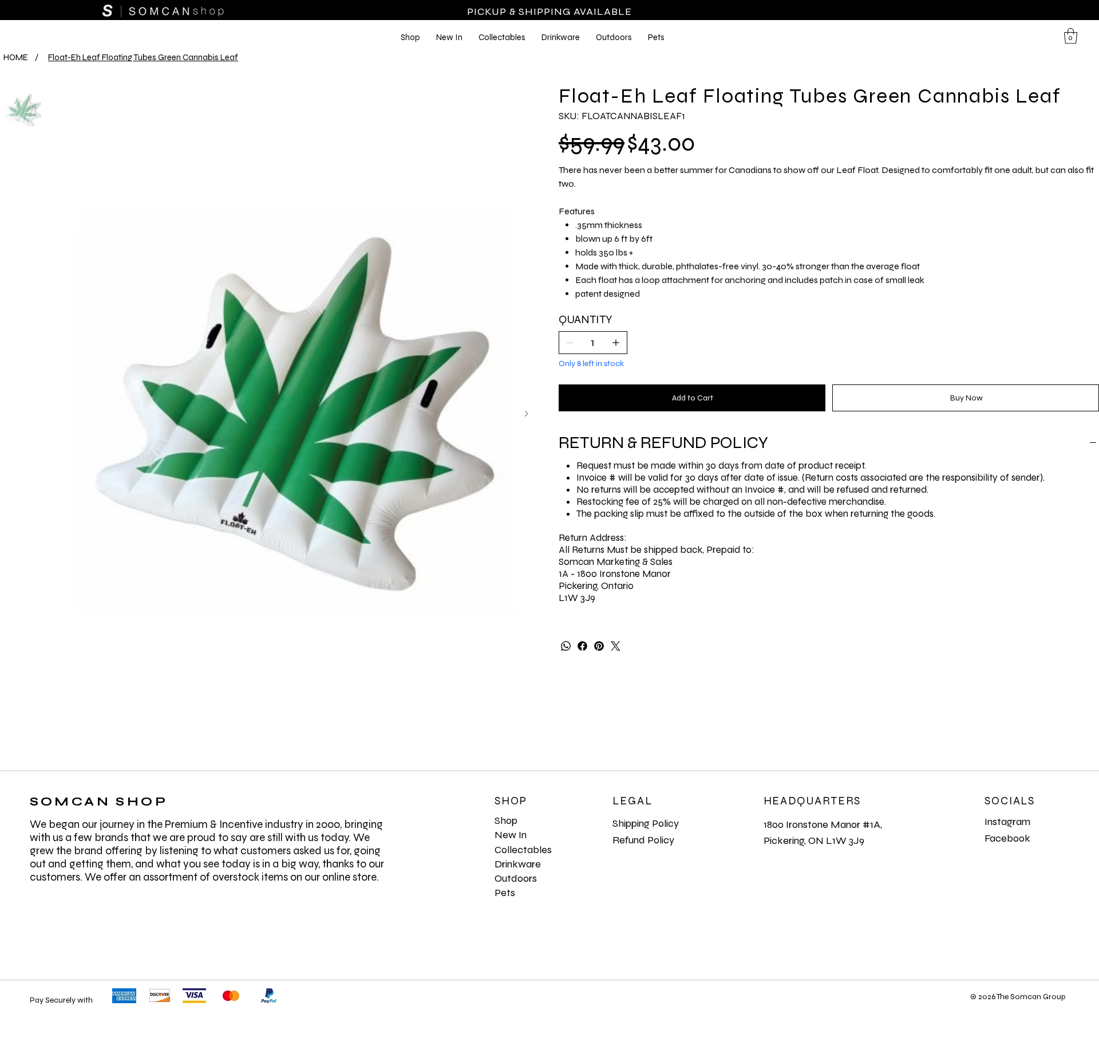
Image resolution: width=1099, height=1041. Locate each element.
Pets (505, 892)
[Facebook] (582, 646)
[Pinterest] (599, 646)
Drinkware (518, 864)
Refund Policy (643, 840)
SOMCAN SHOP (99, 801)
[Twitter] (615, 646)
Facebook (1007, 838)
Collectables (523, 849)
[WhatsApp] (566, 646)
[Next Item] (526, 414)
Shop (506, 820)
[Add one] (615, 342)
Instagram (1007, 821)
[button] (1070, 36)
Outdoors (516, 878)
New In (511, 834)
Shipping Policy (645, 823)
